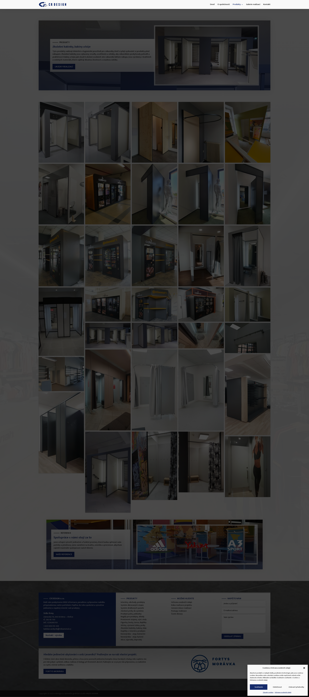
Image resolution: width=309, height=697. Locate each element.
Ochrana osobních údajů (283, 692)
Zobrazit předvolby (296, 687)
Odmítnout (277, 687)
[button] (304, 668)
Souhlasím (259, 687)
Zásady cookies (268, 692)
